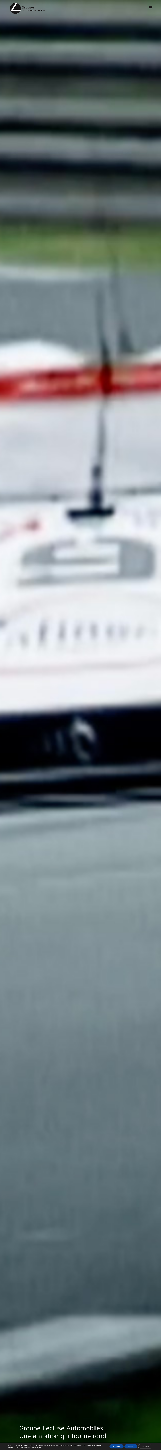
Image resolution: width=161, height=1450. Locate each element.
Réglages (145, 1446)
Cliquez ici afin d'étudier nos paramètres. (24, 1447)
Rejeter (131, 1446)
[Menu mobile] (150, 7)
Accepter (116, 1446)
